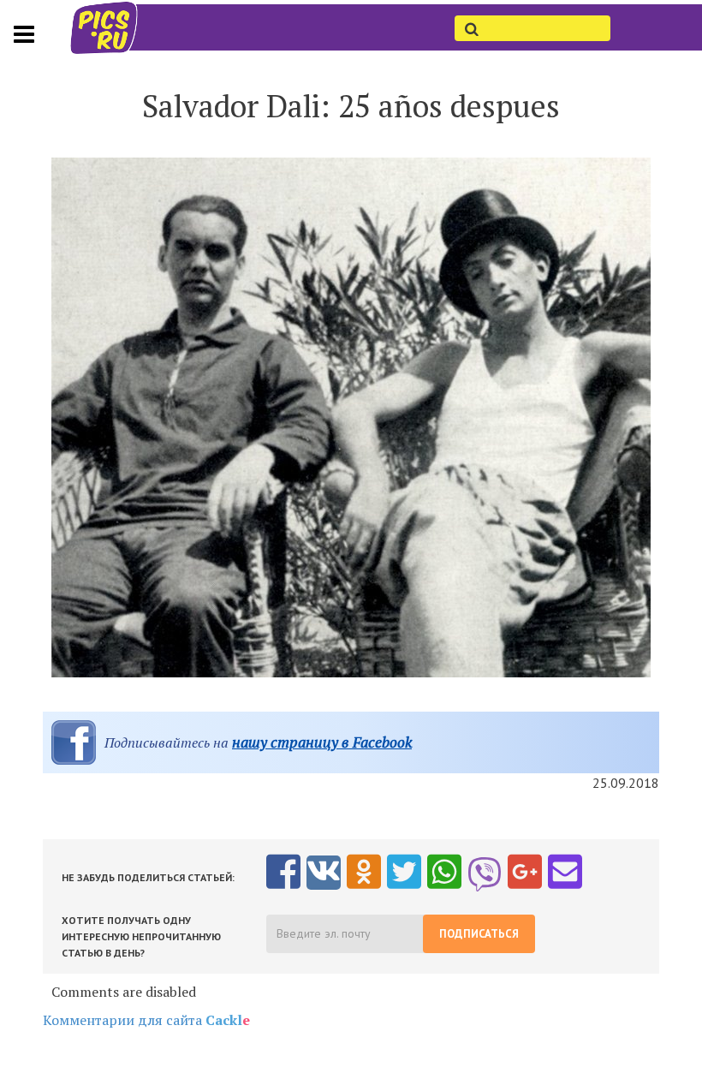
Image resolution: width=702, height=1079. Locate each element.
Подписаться (479, 934)
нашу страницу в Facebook (322, 742)
